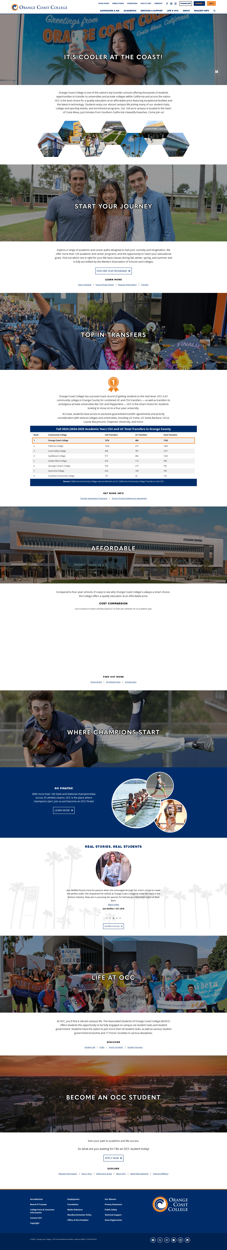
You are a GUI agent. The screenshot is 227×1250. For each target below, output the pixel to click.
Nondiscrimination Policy (79, 1215)
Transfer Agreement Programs (93, 498)
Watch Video (134, 904)
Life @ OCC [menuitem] (173, 10)
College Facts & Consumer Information (42, 1211)
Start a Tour (86, 1173)
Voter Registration (113, 1220)
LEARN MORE (62, 810)
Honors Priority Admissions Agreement (129, 498)
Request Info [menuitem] (201, 10)
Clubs (102, 1047)
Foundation (73, 1204)
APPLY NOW (112, 1158)
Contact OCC (36, 1218)
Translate (185, 3)
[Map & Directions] (167, 3)
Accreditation (36, 1199)
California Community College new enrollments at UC (94, 481)
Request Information (127, 284)
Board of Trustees (38, 1204)
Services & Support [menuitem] (152, 10)
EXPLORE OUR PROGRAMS (112, 271)
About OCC (121, 1173)
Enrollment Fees (113, 682)
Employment (73, 1199)
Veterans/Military (160, 1173)
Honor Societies (116, 1047)
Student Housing (134, 1047)
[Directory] (175, 3)
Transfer (144, 284)
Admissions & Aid (104, 1173)
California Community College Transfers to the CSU (141, 481)
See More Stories (112, 926)
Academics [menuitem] (130, 10)
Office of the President (77, 1220)
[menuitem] (214, 10)
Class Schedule (84, 284)
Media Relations (75, 1209)
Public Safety (111, 1209)
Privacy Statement (113, 1204)
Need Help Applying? (139, 1173)
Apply (211, 3)
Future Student (103, 3)
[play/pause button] (216, 71)
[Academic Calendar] (171, 3)
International (132, 3)
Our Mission (110, 1199)
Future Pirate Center (105, 284)
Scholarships (130, 682)
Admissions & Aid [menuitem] (109, 10)
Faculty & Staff (145, 3)
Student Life (90, 1047)
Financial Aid (96, 682)
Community (158, 3)
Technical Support (113, 1215)
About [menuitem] (186, 10)
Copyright (34, 1223)
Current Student (118, 3)
